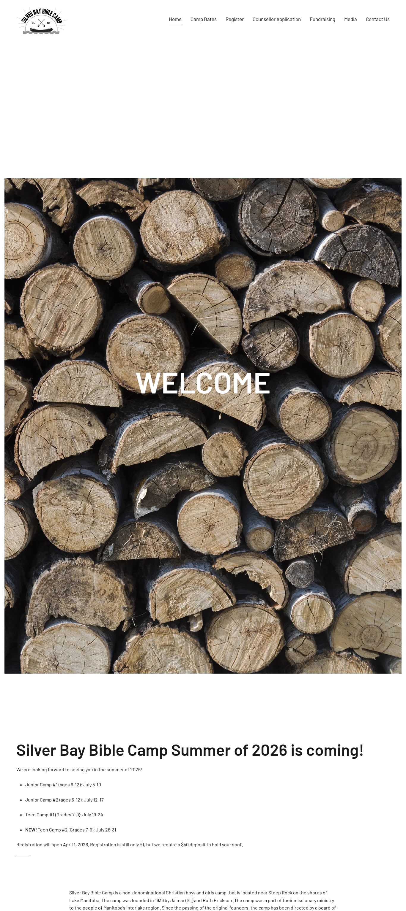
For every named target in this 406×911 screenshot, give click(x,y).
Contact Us (378, 19)
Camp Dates (204, 19)
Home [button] (175, 19)
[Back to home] (42, 19)
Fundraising (322, 19)
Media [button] (350, 19)
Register (235, 19)
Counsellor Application (277, 19)
